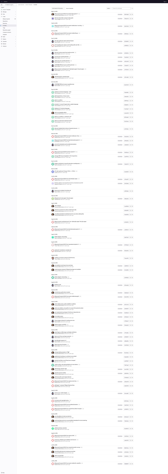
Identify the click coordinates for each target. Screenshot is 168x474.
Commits (35, 4)
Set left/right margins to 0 (60, 340)
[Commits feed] (132, 8)
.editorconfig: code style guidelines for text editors (66, 364)
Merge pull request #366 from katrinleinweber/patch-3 (67, 140)
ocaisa (56, 172)
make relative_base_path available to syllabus (65, 303)
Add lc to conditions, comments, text (63, 116)
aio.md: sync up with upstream (62, 56)
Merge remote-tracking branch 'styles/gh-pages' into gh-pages (69, 69)
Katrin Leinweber (58, 164)
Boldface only (58, 284)
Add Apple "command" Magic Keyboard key (64, 385)
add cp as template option (60, 112)
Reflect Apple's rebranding (61, 236)
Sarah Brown (57, 199)
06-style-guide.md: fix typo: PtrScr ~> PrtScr (65, 171)
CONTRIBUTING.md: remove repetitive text (64, 84)
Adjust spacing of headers (61, 344)
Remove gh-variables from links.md (63, 190)
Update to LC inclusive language (62, 108)
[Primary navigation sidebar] (2, 5)
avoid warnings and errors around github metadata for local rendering (71, 420)
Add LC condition (58, 100)
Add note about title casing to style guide (64, 17)
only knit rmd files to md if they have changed (65, 360)
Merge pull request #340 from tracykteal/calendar (66, 404)
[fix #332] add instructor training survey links (65, 451)
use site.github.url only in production (63, 416)
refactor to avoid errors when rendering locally (65, 209)
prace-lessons (21, 4)
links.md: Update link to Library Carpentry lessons (66, 128)
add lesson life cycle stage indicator (63, 376)
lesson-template (69, 8)
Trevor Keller (57, 259)
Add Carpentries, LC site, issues (62, 95)
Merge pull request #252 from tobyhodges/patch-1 (66, 13)
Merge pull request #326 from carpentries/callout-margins (68, 408)
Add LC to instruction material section (63, 120)
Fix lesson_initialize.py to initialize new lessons (65, 439)
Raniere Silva (57, 34)
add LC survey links (59, 455)
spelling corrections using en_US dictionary (65, 257)
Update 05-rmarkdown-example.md (63, 250)
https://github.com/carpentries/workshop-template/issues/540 (69, 182)
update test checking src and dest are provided (65, 356)
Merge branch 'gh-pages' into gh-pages (64, 198)
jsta (55, 361)
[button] (120, 14)
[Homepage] (2, 2)
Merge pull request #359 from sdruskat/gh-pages (66, 178)
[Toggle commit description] (79, 13)
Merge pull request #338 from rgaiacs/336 (64, 435)
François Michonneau (59, 15)
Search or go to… (10, 4)
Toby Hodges (58, 19)
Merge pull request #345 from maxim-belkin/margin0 (67, 296)
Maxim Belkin (57, 42)
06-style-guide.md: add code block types (64, 40)
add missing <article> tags (61, 368)
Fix (55, 182)
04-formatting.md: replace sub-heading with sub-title (67, 44)
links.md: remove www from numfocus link (64, 52)
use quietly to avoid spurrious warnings (64, 265)
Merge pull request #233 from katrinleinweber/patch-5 (67, 229)
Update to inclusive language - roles (63, 91)
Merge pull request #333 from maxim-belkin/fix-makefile (68, 463)
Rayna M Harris (58, 46)
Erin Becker (57, 26)
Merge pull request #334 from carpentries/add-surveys (67, 447)
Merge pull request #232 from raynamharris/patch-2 (67, 244)
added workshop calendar (61, 428)
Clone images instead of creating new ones (65, 320)
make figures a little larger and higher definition (66, 332)
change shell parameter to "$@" (62, 352)
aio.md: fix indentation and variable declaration (65, 144)
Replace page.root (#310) (60, 324)
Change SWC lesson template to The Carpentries (66, 155)
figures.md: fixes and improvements (63, 336)
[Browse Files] (132, 14)
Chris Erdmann (58, 93)
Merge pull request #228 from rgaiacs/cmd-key (65, 381)
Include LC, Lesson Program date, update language (66, 104)
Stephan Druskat (58, 184)
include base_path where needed (62, 292)
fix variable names (59, 316)
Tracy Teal (57, 245)
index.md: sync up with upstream (62, 60)
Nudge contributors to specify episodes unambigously (67, 163)
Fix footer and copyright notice (62, 400)
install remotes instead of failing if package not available (68, 269)
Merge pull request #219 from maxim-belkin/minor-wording (68, 25)
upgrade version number (60, 372)
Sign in (165, 1)
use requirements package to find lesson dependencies (67, 312)
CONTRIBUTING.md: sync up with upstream (64, 64)
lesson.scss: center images (61, 392)
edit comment (58, 205)
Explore (5, 1)
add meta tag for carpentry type (62, 76)
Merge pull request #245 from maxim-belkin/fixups (66, 33)
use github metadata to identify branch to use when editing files (69, 213)
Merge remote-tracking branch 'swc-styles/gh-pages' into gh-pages (70, 221)
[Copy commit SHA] (130, 14)
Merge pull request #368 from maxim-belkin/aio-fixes (67, 135)
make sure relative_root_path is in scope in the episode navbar (69, 308)
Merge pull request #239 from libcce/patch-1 (65, 151)
